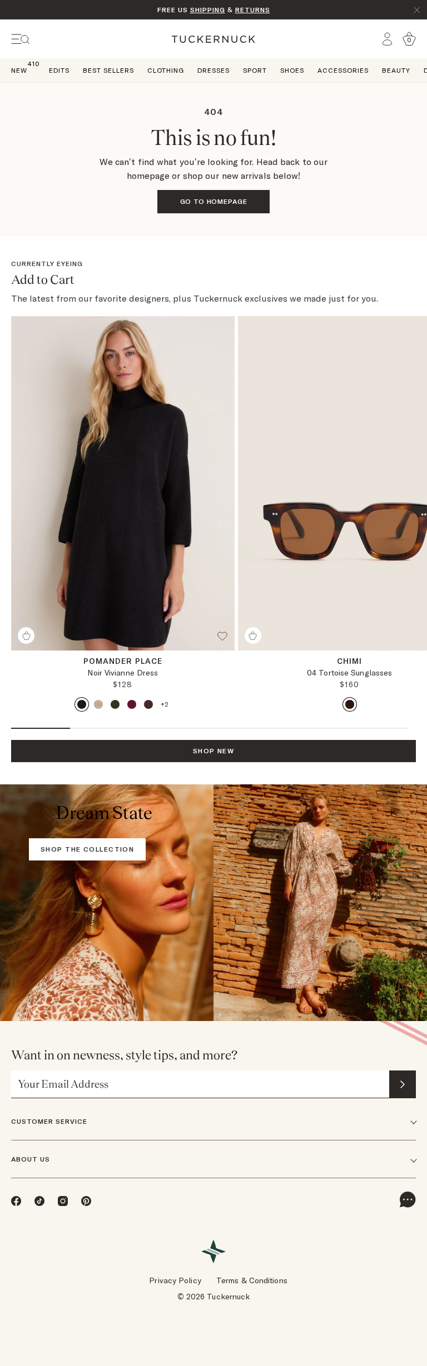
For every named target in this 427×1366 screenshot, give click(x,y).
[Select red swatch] (131, 704)
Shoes (292, 70)
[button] (226, 641)
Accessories (343, 70)
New (19, 69)
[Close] (417, 10)
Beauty (396, 70)
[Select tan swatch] (98, 704)
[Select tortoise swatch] (349, 704)
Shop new (214, 751)
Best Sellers (108, 70)
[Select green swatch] (115, 704)
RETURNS (252, 10)
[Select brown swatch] (148, 704)
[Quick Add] (26, 635)
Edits (59, 70)
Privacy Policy (175, 1280)
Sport (255, 70)
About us (30, 1159)
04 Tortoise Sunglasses (349, 673)
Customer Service (49, 1121)
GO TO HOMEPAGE (213, 201)
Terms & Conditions (251, 1280)
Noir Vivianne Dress (122, 673)
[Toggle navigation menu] (20, 39)
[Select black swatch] (81, 704)
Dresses (213, 70)
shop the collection (87, 849)
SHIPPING (207, 10)
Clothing (165, 70)
